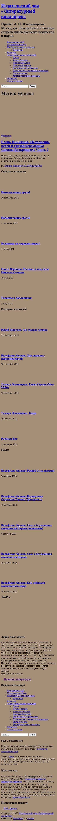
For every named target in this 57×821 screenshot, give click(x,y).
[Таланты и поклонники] (8, 292)
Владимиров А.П (15, 42)
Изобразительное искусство (21, 47)
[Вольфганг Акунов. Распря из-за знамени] (8, 465)
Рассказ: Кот (9, 438)
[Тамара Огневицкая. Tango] (8, 407)
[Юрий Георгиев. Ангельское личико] (8, 324)
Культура (11, 52)
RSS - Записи (10, 808)
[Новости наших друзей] (8, 186)
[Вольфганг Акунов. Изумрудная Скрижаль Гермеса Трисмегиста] (8, 490)
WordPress (18, 818)
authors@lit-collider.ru (11, 781)
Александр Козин (21, 63)
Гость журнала (20, 73)
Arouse (30, 818)
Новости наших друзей (15, 192)
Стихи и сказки (15, 81)
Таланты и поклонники (16, 297)
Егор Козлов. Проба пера (25, 68)
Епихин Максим (13, 166)
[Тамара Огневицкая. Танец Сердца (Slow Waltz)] (8, 378)
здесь (11, 756)
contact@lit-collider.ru (35, 779)
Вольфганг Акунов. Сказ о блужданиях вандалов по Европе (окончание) (26, 527)
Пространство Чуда (16, 44)
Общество (12, 78)
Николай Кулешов (22, 65)
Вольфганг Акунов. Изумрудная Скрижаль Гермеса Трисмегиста (22, 498)
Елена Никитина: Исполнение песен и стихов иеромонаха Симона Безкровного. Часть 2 (25, 146)
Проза (16, 57)
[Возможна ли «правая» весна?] (8, 238)
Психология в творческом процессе (30, 70)
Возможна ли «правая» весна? (20, 243)
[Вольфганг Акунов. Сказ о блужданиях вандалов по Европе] (8, 548)
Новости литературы (17, 679)
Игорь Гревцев (20, 60)
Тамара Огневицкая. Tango (18, 413)
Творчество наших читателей (21, 55)
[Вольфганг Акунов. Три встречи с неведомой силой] (8, 350)
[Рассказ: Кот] (8, 433)
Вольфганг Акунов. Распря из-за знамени (27, 470)
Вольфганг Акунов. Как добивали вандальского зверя (23, 584)
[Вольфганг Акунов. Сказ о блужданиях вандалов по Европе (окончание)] (8, 519)
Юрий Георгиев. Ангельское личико (24, 329)
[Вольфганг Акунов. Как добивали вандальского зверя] (8, 577)
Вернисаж (18, 50)
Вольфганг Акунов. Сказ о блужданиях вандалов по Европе (26, 555)
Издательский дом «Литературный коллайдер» (20, 11)
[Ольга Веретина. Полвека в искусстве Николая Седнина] (8, 263)
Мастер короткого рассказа (26, 76)
